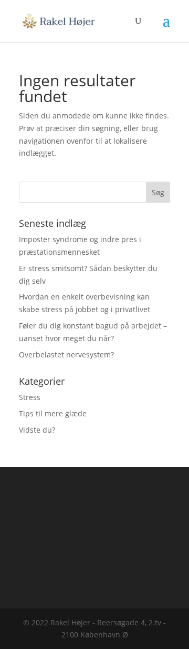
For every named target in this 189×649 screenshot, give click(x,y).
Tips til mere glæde (53, 413)
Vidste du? (37, 430)
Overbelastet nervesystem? (66, 355)
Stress (29, 397)
